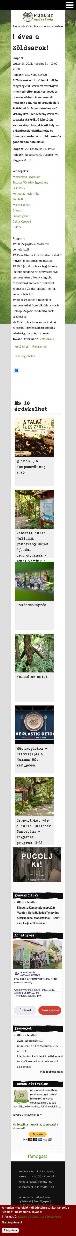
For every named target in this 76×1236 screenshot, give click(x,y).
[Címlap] (38, 21)
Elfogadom (10, 1230)
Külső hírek (21, 346)
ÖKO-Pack (19, 188)
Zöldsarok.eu (48, 339)
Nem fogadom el (12, 1222)
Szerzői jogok (41, 1201)
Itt (30, 294)
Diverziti (18, 210)
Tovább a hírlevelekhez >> (27, 1114)
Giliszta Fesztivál (27, 902)
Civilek (31, 356)
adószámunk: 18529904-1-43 (36, 1187)
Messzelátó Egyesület (26, 177)
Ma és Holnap (21, 205)
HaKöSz (17, 227)
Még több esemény (51, 1072)
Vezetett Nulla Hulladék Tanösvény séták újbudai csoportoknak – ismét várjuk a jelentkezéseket (38, 918)
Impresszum (26, 1197)
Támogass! (38, 1156)
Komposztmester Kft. (26, 193)
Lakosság (20, 356)
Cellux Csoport (22, 221)
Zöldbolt (18, 199)
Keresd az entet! (33, 677)
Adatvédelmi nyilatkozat (39, 1216)
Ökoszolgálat (21, 216)
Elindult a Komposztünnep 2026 (31, 466)
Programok (39, 346)
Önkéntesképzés (31, 605)
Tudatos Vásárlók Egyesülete (30, 182)
